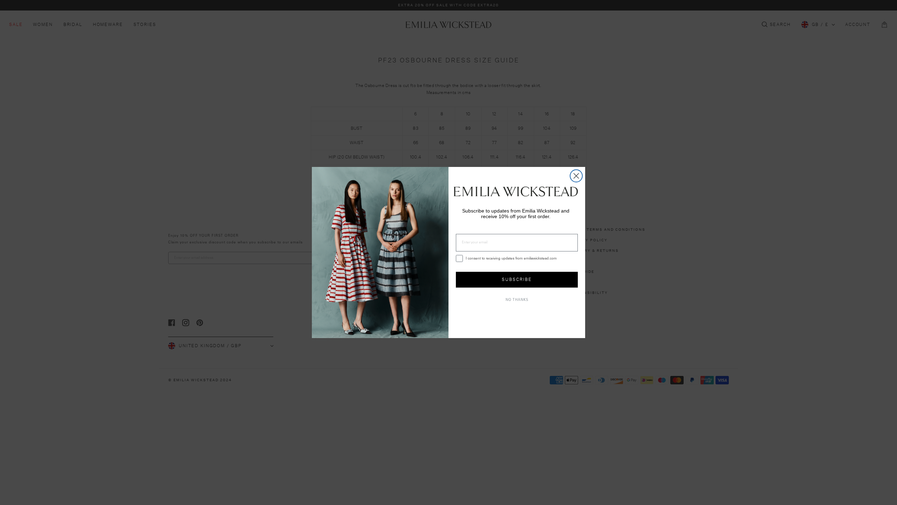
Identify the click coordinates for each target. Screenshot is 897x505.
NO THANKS (517, 300)
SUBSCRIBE (517, 279)
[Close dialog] (576, 176)
